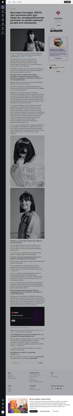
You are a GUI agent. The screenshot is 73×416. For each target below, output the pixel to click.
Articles (19, 2)
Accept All (33, 411)
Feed (9, 2)
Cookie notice (33, 408)
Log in (68, 2)
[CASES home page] (3, 2)
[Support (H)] (3, 400)
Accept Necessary (45, 411)
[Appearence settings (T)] (3, 407)
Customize (56, 411)
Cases (14, 2)
